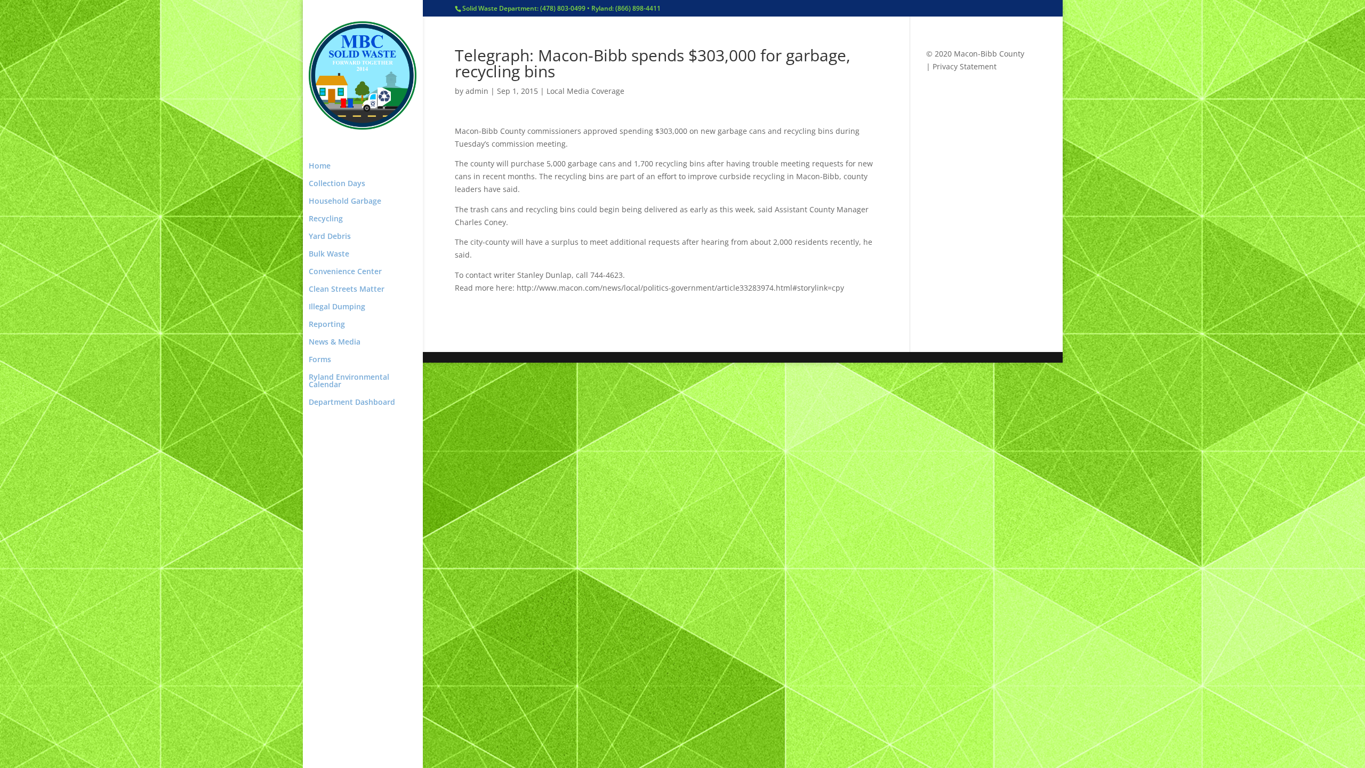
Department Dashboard (352, 402)
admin (476, 91)
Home (320, 166)
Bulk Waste (329, 254)
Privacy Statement (965, 66)
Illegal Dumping (337, 307)
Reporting (327, 325)
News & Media (334, 342)
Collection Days (337, 184)
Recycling (326, 219)
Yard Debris (330, 237)
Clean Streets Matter (346, 289)
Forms (320, 360)
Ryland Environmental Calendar (349, 381)
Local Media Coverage (585, 91)
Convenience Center (345, 272)
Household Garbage (345, 201)
